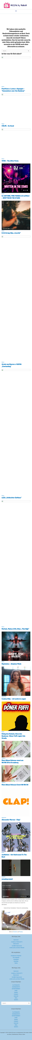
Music (3, 86)
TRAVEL (16, 992)
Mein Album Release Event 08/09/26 (15, 785)
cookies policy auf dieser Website (16, 947)
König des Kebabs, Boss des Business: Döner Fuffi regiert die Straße (13, 736)
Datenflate (16, 961)
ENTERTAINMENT (16, 988)
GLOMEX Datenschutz (17, 945)
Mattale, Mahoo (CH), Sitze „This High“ (15, 629)
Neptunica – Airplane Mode (11, 664)
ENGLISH (16, 996)
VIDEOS (3, 758)
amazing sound (7, 879)
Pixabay (21, 931)
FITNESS (16, 994)
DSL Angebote (16, 957)
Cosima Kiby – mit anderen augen (14, 699)
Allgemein (4, 696)
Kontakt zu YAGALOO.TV (16, 941)
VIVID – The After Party (10, 161)
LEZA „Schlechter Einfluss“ (12, 498)
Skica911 (15, 931)
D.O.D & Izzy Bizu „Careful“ (11, 233)
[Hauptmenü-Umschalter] (16, 11)
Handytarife (16, 959)
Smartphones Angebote (16, 955)
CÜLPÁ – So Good (8, 126)
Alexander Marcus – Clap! (11, 820)
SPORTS (16, 999)
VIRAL (16, 998)
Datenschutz (16, 943)
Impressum (16, 939)
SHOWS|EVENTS (16, 987)
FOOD (16, 990)
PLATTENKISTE (16, 985)
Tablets (16, 963)
